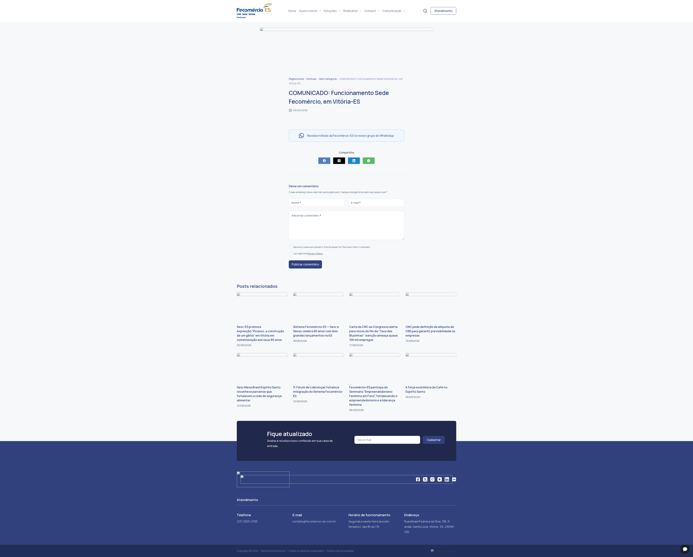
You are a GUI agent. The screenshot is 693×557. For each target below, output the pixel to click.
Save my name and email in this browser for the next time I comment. (332, 247)
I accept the (308, 253)
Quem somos (308, 11)
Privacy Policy (315, 253)
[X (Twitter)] (339, 160)
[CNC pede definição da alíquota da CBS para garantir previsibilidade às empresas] (431, 306)
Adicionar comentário (306, 215)
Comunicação (392, 11)
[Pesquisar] (425, 11)
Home (292, 11)
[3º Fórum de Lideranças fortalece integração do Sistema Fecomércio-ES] (318, 367)
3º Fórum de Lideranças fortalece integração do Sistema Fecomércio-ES (318, 391)
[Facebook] (324, 160)
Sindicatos (350, 11)
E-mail (356, 203)
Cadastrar (434, 440)
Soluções (330, 11)
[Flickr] (454, 479)
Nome (296, 203)
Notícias (311, 79)
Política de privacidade (340, 550)
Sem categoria (328, 79)
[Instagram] (432, 479)
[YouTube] (439, 479)
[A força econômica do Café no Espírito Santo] (431, 367)
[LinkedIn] (354, 160)
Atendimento (443, 11)
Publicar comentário (305, 264)
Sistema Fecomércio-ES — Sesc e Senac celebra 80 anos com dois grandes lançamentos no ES (316, 331)
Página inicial (296, 79)
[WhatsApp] (369, 160)
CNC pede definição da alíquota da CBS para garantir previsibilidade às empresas (430, 331)
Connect (370, 11)
